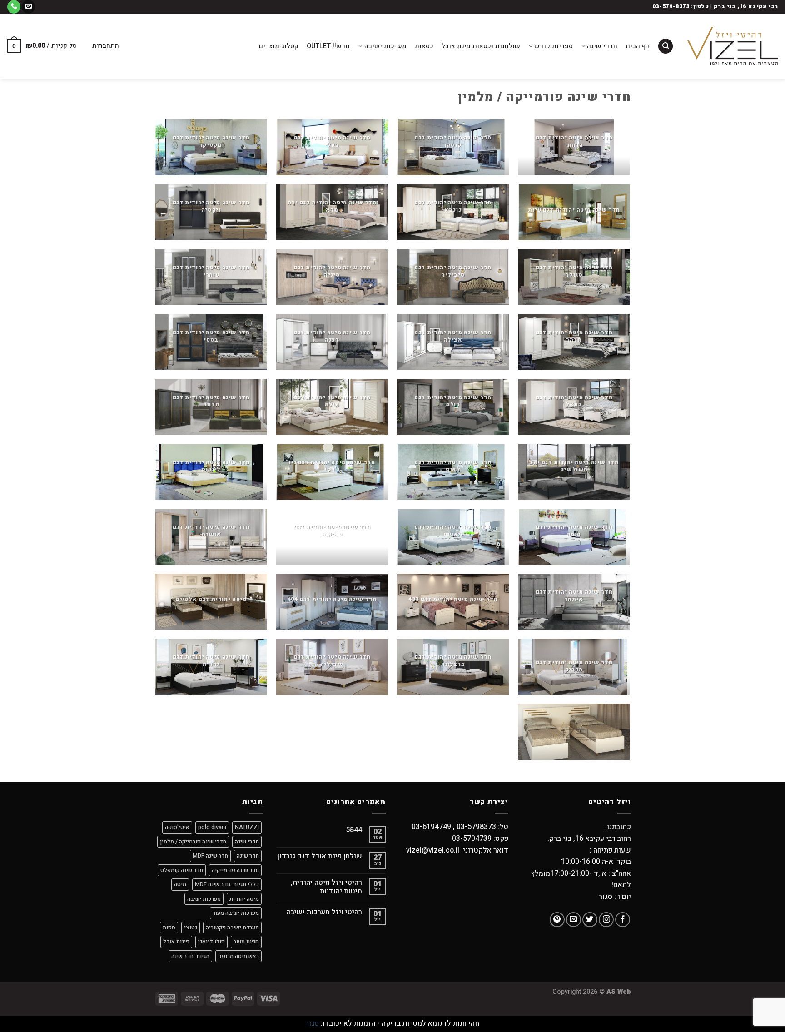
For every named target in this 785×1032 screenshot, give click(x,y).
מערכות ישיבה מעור (236, 913)
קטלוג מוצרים (278, 46)
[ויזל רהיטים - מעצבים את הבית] (732, 46)
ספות (169, 927)
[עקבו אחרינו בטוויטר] (589, 919)
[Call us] (13, 7)
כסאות (424, 46)
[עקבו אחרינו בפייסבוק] (622, 919)
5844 (354, 830)
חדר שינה (248, 856)
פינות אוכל (176, 942)
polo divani (212, 827)
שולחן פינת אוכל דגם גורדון (319, 856)
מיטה (180, 884)
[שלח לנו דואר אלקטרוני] (28, 7)
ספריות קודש (553, 46)
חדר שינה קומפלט (181, 870)
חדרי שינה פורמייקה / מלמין (193, 842)
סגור (312, 1023)
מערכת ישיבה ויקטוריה (232, 927)
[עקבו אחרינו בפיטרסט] (557, 919)
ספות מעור (246, 942)
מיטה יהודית (244, 899)
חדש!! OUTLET (328, 46)
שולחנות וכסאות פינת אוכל (481, 46)
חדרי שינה (602, 46)
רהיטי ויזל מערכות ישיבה (324, 912)
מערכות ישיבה (385, 46)
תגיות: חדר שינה (190, 956)
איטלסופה (177, 827)
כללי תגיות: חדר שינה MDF (227, 884)
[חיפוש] (665, 46)
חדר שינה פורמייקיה (235, 870)
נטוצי (190, 927)
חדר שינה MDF (210, 856)
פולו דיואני (211, 942)
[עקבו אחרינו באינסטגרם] (606, 919)
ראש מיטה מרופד (238, 956)
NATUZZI (247, 827)
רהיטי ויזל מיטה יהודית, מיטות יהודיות (326, 887)
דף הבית (638, 46)
